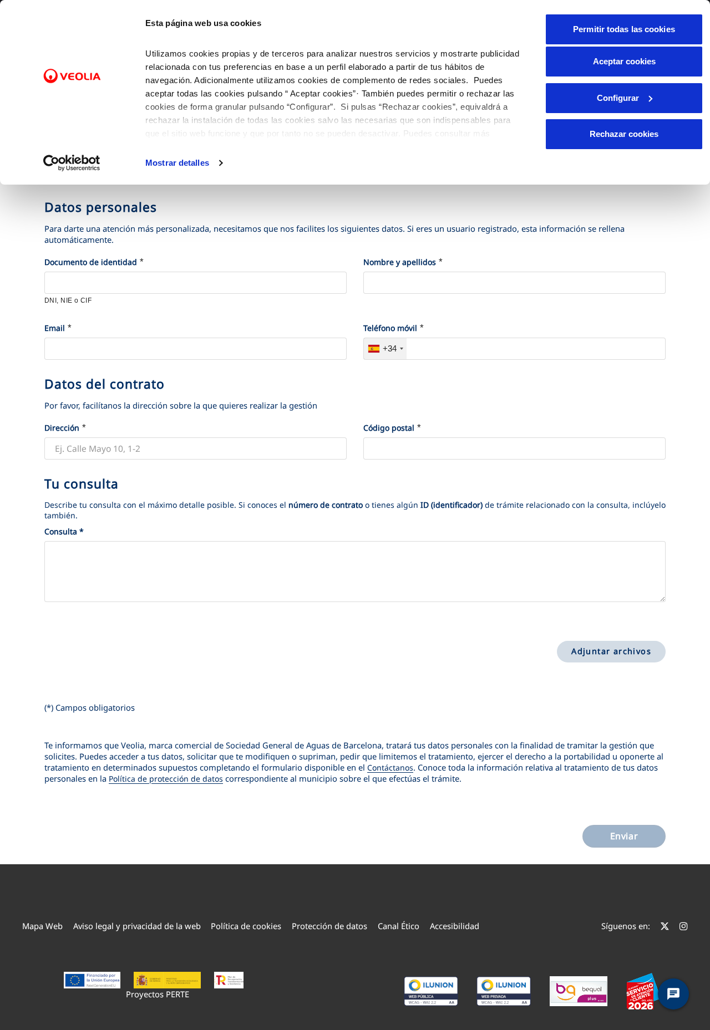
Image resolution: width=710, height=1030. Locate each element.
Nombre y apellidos (399, 262)
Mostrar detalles (177, 162)
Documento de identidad (90, 262)
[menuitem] (42, 925)
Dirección (61, 427)
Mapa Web (42, 925)
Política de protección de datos (166, 778)
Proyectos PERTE (157, 994)
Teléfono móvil (390, 328)
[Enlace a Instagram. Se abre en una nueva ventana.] (683, 925)
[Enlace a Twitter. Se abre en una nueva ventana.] (665, 925)
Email (54, 328)
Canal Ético (398, 925)
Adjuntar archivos (611, 651)
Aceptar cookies (624, 61)
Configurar (618, 98)
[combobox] (385, 348)
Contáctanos (390, 767)
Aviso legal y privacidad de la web (137, 925)
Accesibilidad (454, 925)
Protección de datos (329, 925)
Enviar (624, 836)
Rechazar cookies (624, 134)
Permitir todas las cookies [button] (624, 29)
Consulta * (64, 531)
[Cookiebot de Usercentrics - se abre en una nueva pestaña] (71, 163)
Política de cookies (246, 925)
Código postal (388, 427)
